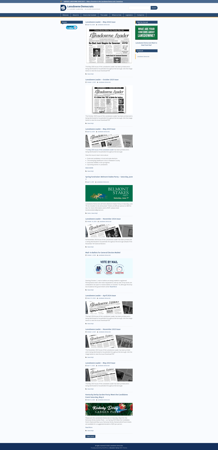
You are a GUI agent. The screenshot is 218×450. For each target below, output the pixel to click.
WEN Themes (123, 448)
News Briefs (90, 74)
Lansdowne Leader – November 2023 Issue (102, 329)
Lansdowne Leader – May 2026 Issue (100, 22)
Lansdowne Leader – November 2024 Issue (103, 219)
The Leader (104, 15)
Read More (113, 287)
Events (89, 213)
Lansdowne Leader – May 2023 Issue (100, 363)
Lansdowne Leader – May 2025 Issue (100, 129)
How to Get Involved (89, 15)
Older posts (90, 436)
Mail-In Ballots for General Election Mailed (102, 252)
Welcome (65, 15)
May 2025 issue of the (101, 150)
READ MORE (89, 168)
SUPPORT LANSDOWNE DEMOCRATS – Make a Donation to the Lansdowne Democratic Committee (93, 1)
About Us (76, 15)
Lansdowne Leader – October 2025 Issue (101, 79)
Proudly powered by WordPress (99, 448)
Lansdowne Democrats (80, 6)
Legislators (129, 15)
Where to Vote (116, 15)
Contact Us (140, 15)
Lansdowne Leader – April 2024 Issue (100, 295)
